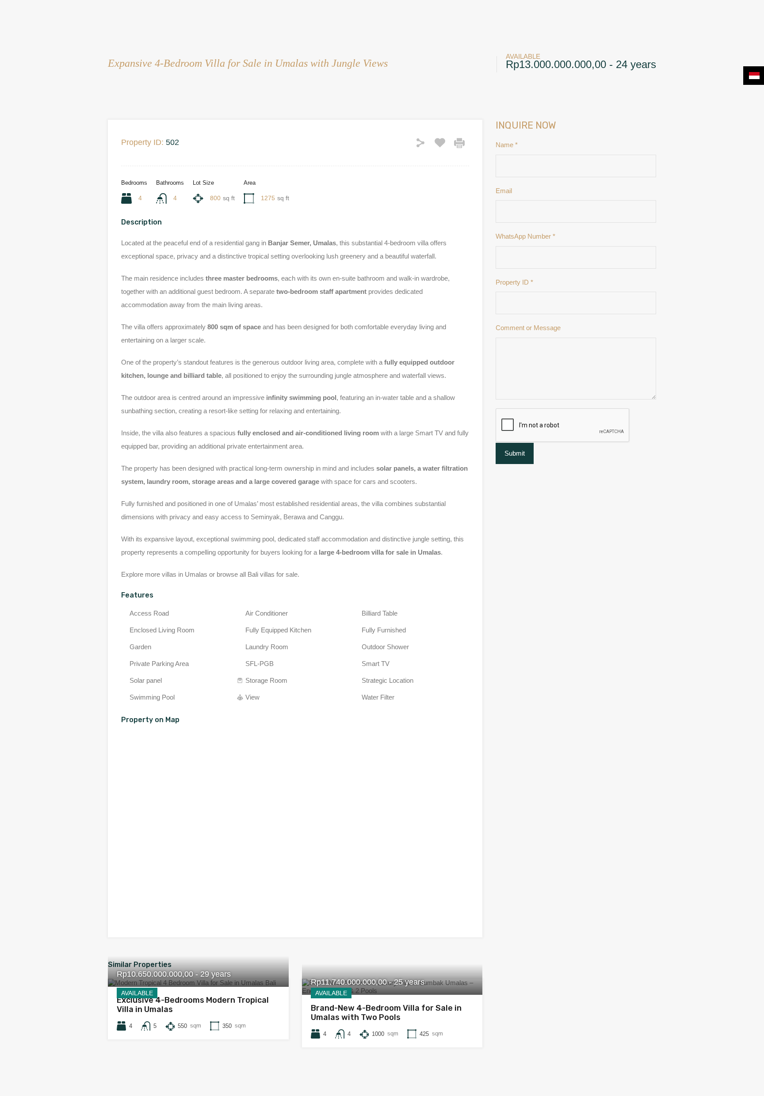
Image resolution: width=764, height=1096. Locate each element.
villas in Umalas (184, 574)
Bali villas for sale (273, 574)
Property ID (514, 282)
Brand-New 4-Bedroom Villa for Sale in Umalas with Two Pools (386, 1013)
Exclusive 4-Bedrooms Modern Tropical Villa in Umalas (193, 1005)
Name (507, 144)
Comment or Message (528, 327)
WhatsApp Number (525, 236)
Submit (514, 453)
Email (504, 190)
